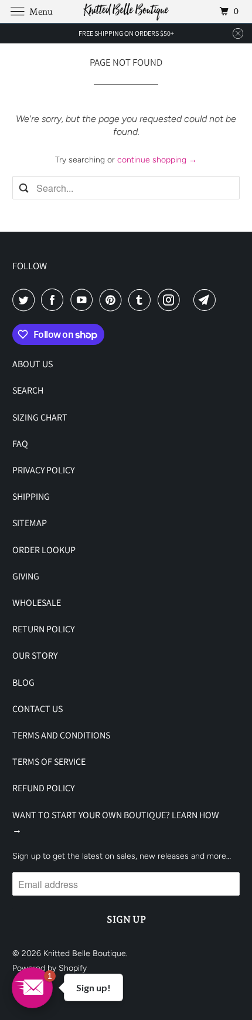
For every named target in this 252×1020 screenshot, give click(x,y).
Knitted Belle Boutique (84, 953)
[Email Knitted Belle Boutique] (206, 300)
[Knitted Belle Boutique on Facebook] (54, 300)
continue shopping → (157, 160)
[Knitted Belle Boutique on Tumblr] (141, 300)
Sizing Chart (39, 417)
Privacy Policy (43, 470)
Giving (25, 576)
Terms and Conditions (61, 735)
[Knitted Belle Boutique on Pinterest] (113, 300)
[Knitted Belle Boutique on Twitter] (25, 300)
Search (27, 390)
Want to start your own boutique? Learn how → (115, 822)
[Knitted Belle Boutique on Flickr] (188, 300)
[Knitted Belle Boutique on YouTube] (83, 300)
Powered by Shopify (49, 968)
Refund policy (43, 788)
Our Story (34, 655)
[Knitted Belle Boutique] (126, 11)
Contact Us (37, 709)
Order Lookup (44, 550)
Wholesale (36, 603)
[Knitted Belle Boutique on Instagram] (171, 300)
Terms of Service (49, 761)
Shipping (31, 496)
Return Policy (43, 629)
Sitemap (29, 523)
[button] (32, 987)
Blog (23, 682)
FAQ (20, 444)
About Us (32, 364)
